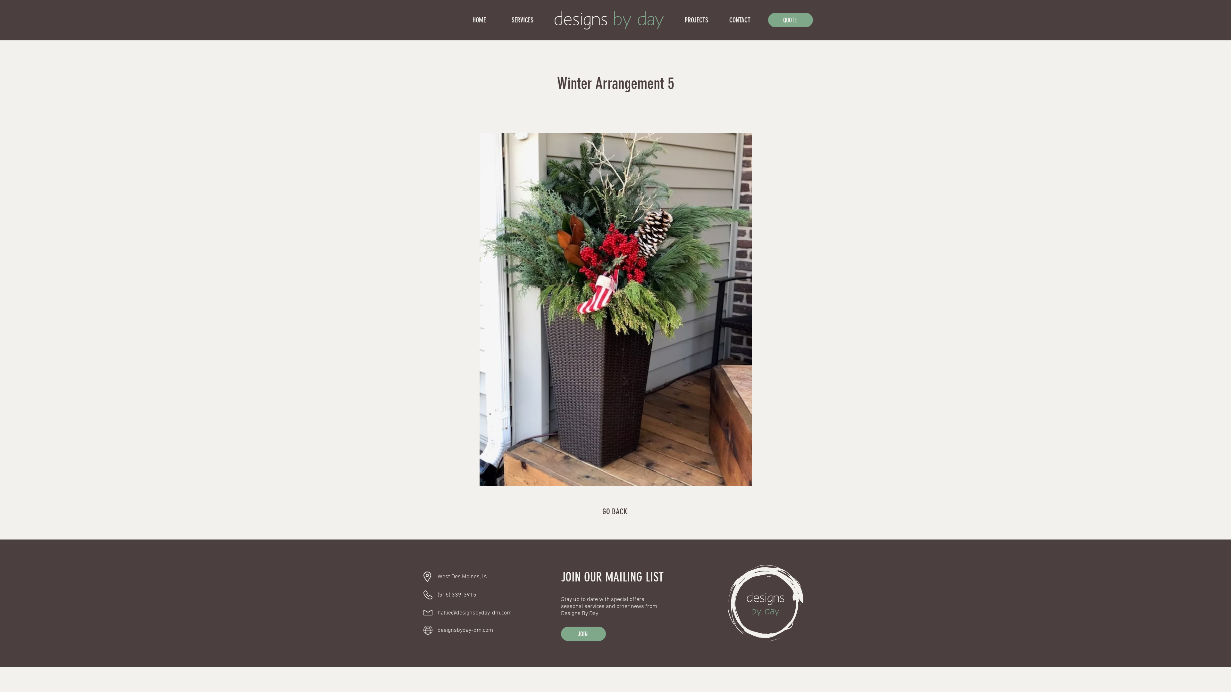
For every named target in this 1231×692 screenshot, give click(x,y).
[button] (583, 634)
